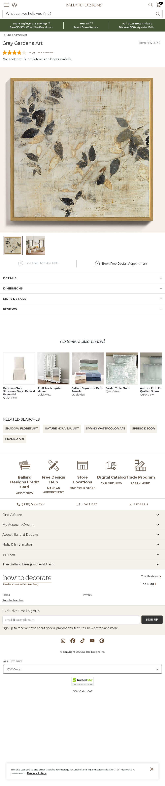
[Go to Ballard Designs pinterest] (101, 640)
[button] (6, 5)
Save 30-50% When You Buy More (30, 27)
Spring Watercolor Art (105, 428)
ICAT (89, 691)
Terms (6, 594)
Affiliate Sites (12, 661)
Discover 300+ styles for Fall (136, 27)
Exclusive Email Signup (21, 611)
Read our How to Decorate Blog (20, 584)
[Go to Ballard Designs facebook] (72, 640)
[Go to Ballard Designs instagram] (63, 640)
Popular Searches (13, 600)
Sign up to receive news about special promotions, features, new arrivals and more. (60, 628)
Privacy (87, 594)
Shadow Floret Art (21, 428)
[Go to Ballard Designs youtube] (92, 640)
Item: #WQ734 (149, 42)
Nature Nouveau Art (62, 428)
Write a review (45, 52)
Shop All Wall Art (17, 34)
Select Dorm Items (84, 27)
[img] (82, 150)
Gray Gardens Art (22, 43)
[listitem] (13, 245)
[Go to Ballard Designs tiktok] (82, 640)
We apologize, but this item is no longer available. (37, 59)
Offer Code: (79, 691)
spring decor (143, 428)
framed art (14, 439)
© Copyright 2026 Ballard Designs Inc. (82, 651)
